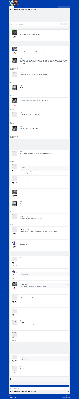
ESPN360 (21, 87)
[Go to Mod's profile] (14, 49)
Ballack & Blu (14, 262)
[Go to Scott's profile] (14, 87)
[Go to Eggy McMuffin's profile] (14, 166)
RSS (17, 397)
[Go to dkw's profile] (14, 60)
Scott (14, 91)
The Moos (13, 26)
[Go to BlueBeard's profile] (14, 243)
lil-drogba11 (14, 314)
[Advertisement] (39, 16)
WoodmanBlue (14, 195)
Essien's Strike (14, 182)
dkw (14, 64)
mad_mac (14, 118)
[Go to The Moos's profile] (14, 32)
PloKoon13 (14, 220)
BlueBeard (14, 246)
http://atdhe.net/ (27, 128)
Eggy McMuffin (14, 170)
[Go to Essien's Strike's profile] (14, 153)
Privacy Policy (11, 397)
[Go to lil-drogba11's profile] (14, 311)
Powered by (66, 397)
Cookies (15, 397)
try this (21, 203)
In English (21, 205)
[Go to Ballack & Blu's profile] (14, 259)
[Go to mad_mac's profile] (14, 114)
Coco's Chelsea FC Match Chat (24, 26)
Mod (14, 52)
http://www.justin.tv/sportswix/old (25, 229)
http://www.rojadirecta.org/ (37, 191)
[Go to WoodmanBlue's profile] (14, 192)
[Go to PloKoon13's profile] (14, 74)
